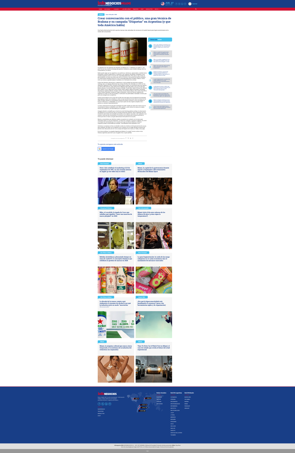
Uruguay (187, 408)
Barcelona (188, 397)
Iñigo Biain (178, 445)
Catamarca (174, 397)
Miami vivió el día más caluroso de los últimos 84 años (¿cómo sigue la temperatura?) (161, 66)
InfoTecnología (175, 410)
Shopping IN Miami (106, 208)
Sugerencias (101, 409)
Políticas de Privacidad (150, 445)
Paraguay (187, 406)
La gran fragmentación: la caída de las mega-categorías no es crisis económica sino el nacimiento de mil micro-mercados (161, 81)
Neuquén (173, 419)
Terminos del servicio (164, 447)
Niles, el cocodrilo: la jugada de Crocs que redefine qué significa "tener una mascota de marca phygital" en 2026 (161, 60)
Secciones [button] (107, 9)
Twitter (158, 399)
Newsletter (149, 9)
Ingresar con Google (107, 149)
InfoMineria (174, 406)
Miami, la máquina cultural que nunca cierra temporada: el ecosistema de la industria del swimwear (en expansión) (161, 101)
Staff (142, 9)
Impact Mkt (141, 297)
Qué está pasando (143, 208)
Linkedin (158, 401)
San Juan (173, 426)
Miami (101, 14)
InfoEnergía (174, 401)
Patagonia (173, 421)
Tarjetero (135, 9)
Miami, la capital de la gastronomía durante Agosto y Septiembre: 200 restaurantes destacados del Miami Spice (161, 54)
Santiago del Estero (176, 432)
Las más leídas (126, 9)
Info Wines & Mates (106, 252)
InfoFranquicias (175, 403)
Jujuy (172, 412)
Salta (172, 423)
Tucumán (173, 435)
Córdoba (173, 399)
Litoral (173, 415)
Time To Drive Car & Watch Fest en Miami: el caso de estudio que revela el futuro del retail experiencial (161, 107)
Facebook (159, 397)
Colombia (187, 399)
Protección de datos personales (163, 445)
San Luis (173, 428)
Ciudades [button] (116, 9)
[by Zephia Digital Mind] (147, 451)
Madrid (187, 401)
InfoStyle (173, 408)
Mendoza (173, 417)
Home (100, 9)
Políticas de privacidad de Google (152, 447)
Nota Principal (104, 163)
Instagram (159, 403)
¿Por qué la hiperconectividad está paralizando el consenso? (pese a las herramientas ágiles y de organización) (161, 95)
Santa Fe (173, 430)
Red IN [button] (157, 9)
